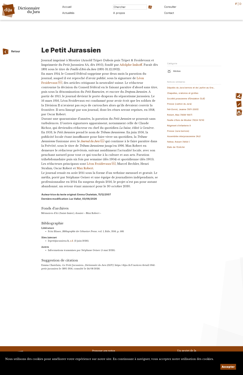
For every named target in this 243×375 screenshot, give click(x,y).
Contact (169, 13)
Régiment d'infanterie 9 (179, 125)
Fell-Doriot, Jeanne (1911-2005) (183, 109)
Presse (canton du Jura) (179, 104)
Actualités (68, 13)
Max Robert (85, 168)
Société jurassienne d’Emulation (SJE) (186, 98)
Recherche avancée (145, 12)
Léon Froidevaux (99, 163)
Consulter (170, 6)
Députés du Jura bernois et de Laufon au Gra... (191, 87)
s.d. (72, 241)
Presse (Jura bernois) (178, 131)
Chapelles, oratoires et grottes (182, 93)
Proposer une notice (103, 350)
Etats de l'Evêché (176, 147)
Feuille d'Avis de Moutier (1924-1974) (185, 120)
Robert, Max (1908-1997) (179, 115)
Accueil (66, 6)
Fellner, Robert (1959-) (178, 142)
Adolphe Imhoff (131, 64)
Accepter (228, 366)
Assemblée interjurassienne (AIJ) (184, 136)
